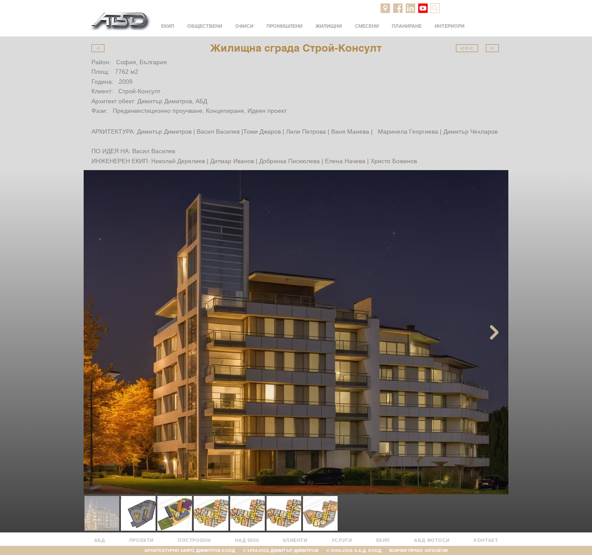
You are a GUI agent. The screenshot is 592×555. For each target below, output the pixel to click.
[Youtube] (423, 8)
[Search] (435, 8)
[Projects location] (385, 8)
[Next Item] (494, 332)
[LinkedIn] (410, 8)
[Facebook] (398, 8)
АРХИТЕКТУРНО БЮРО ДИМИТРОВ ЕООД (193, 550)
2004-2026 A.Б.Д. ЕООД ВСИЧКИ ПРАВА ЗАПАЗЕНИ (389, 550)
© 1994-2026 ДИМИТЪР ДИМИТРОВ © (287, 550)
